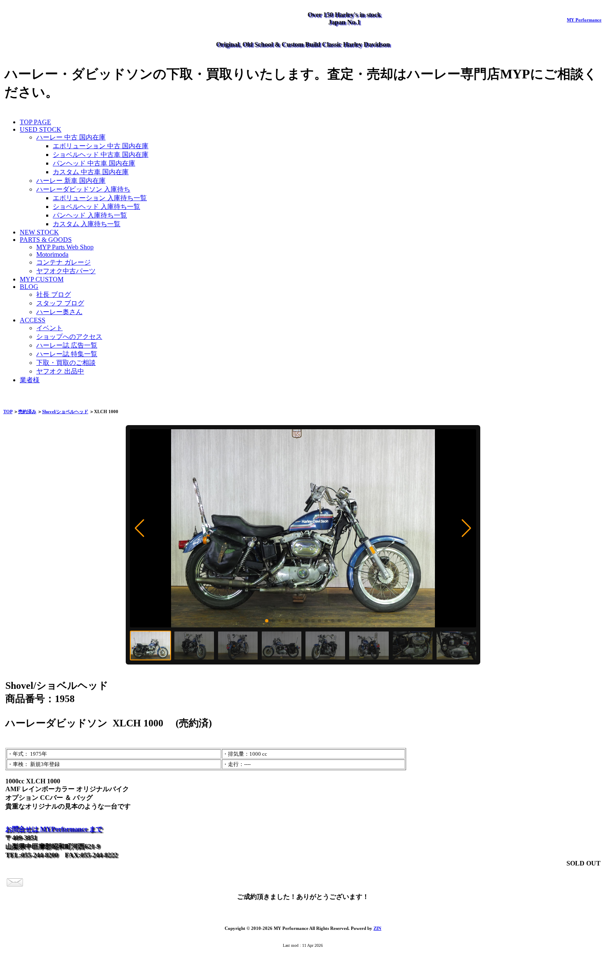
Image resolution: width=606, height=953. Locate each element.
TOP (7, 411)
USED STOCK (40, 129)
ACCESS (32, 320)
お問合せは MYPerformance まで (53, 828)
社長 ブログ (53, 294)
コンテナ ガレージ (63, 262)
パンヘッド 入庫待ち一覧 (90, 215)
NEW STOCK (39, 232)
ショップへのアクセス (69, 336)
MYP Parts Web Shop (65, 247)
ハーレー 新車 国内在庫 (71, 180)
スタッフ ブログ (60, 303)
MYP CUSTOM (41, 279)
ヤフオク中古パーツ (66, 270)
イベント (49, 327)
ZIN (377, 928)
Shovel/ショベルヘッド (65, 411)
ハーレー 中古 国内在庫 (71, 137)
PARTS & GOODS (46, 239)
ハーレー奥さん (59, 311)
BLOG (29, 286)
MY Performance (584, 19)
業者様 (30, 379)
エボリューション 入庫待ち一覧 (100, 197)
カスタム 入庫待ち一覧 (86, 223)
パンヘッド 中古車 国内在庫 (94, 163)
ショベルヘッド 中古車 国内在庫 (100, 154)
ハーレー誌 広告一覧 (66, 345)
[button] (139, 528)
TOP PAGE (35, 121)
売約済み (27, 411)
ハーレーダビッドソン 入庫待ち (83, 189)
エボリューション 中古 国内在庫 (100, 145)
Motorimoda (52, 254)
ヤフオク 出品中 (60, 371)
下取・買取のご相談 (66, 362)
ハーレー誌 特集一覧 (66, 353)
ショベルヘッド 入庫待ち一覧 (96, 206)
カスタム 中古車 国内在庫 (91, 171)
